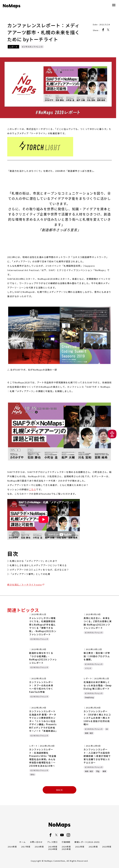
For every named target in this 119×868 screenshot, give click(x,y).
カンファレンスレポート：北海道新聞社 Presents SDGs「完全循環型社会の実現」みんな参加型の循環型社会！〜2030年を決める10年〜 (42, 757)
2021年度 (79, 846)
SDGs (32, 774)
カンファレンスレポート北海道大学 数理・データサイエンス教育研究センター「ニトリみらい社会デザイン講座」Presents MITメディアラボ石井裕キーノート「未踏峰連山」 (43, 721)
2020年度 (66, 846)
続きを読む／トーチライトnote (24, 584)
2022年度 (93, 846)
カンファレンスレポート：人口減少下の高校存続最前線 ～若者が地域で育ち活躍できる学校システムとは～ (97, 756)
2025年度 (66, 849)
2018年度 (39, 846)
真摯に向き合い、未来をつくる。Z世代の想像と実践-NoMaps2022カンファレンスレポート (98, 623)
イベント (88, 668)
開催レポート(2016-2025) (87, 842)
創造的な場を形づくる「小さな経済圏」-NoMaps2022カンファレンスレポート (43, 657)
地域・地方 (89, 733)
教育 (104, 771)
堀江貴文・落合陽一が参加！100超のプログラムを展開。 (97, 656)
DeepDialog (89, 697)
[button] (112, 434)
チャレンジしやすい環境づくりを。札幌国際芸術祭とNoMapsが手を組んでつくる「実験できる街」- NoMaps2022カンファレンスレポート (42, 626)
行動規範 (66, 842)
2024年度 (52, 849)
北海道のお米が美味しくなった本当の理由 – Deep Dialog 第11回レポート (98, 685)
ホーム (22, 842)
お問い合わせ (36, 842)
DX (107, 729)
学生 (97, 771)
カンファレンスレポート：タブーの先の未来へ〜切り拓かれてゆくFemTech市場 (41, 687)
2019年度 (52, 846)
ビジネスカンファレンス (32, 46)
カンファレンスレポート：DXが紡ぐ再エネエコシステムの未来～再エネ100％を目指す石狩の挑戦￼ (97, 718)
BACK (59, 789)
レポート (13, 46)
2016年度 (12, 846)
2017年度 (25, 846)
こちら (32, 489)
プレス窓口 (52, 842)
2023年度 (106, 846)
